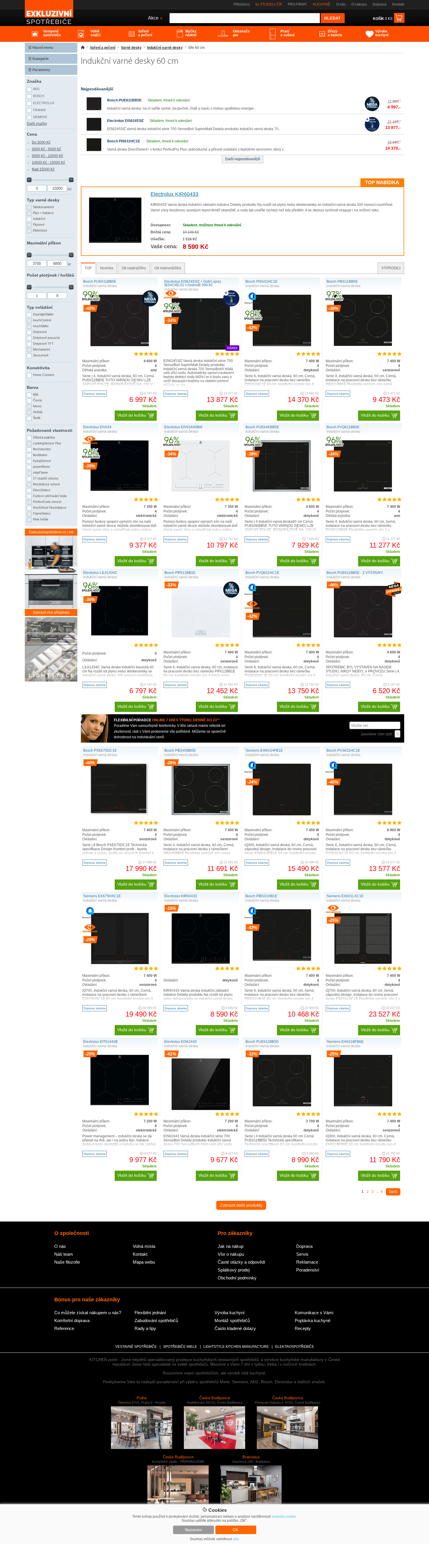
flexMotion (40, 455)
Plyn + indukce (43, 213)
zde (236, 1539)
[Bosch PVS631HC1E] (363, 814)
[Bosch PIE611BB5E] (363, 345)
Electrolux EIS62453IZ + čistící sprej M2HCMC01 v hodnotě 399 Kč (192, 283)
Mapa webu (144, 1262)
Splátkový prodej (234, 1269)
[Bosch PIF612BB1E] (201, 636)
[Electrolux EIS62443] (201, 1112)
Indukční (39, 218)
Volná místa (144, 1246)
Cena (32, 134)
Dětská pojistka (44, 437)
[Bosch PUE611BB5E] (94, 110)
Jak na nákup (230, 1246)
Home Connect (43, 375)
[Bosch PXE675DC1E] (119, 814)
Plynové (38, 224)
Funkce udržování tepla (50, 496)
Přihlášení (241, 4)
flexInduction (42, 449)
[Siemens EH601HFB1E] (282, 814)
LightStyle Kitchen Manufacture (236, 1347)
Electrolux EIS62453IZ (125, 121)
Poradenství (307, 1269)
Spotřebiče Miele (180, 1347)
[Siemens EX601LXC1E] (363, 967)
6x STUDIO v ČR (268, 4)
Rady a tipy (145, 1328)
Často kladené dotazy (235, 1328)
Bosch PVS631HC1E (343, 750)
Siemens (40, 117)
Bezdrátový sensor (46, 484)
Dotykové (40, 332)
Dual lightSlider (43, 314)
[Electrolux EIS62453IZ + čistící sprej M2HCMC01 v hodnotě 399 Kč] (201, 352)
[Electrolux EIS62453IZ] (94, 130)
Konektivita (38, 367)
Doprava (379, 4)
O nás (341, 4)
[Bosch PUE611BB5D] (282, 1105)
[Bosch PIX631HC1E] (94, 151)
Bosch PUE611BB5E (124, 100)
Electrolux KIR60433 (174, 194)
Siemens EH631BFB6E (345, 1042)
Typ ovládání (40, 307)
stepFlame (40, 472)
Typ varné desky (43, 200)
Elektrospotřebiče (294, 1347)
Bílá (35, 394)
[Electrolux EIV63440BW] (201, 490)
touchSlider (41, 326)
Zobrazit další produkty (241, 1205)
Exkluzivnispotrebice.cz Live (51, 532)
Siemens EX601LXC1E (345, 896)
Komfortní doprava (72, 1320)
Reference (64, 1328)
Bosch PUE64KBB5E (262, 427)
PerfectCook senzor (47, 501)
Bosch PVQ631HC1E (262, 573)
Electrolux (43, 103)
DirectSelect (41, 490)
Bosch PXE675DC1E (100, 750)
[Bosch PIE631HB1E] (282, 960)
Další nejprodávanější (242, 159)
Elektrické (40, 230)
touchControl (42, 320)
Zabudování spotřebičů (156, 1320)
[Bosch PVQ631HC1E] (282, 636)
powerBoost (41, 466)
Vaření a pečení (102, 48)
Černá (37, 400)
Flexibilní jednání (150, 1312)
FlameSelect (41, 513)
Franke (39, 110)
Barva (32, 387)
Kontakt (398, 4)
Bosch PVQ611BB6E (343, 427)
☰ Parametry (39, 70)
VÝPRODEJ (390, 268)
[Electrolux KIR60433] (115, 245)
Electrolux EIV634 (97, 427)
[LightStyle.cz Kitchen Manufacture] (51, 649)
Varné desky (131, 48)
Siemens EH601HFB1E (264, 750)
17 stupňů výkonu (45, 478)
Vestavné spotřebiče (136, 1347)
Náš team (63, 1254)
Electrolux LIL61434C (100, 573)
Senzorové (40, 355)
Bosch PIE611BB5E (342, 282)
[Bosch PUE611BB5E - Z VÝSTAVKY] (363, 636)
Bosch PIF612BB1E (180, 573)
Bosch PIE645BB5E (180, 750)
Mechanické (41, 349)
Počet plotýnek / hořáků (50, 275)
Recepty (303, 1328)
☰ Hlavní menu (40, 48)
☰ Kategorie (38, 59)
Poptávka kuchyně (312, 1320)
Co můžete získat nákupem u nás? (87, 1312)
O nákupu (359, 4)
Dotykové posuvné (46, 337)
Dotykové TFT (43, 343)
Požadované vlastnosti (49, 430)
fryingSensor (42, 461)
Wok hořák (40, 519)
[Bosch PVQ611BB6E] (363, 490)
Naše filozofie (67, 1262)
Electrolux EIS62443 (180, 1042)
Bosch (38, 96)
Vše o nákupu (231, 1254)
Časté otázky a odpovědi (241, 1262)
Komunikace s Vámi (314, 1312)
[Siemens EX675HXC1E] (119, 967)
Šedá (36, 418)
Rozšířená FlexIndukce (49, 507)
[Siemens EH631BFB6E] (363, 1105)
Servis (302, 1254)
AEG (36, 89)
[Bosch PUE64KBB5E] (282, 490)
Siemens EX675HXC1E (102, 896)
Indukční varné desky (165, 48)
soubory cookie (284, 1516)
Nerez (37, 406)
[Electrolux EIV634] (119, 490)
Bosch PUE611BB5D (262, 1042)
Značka (34, 81)
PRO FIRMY (297, 4)
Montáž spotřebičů (232, 1320)
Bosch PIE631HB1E (261, 896)
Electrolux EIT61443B (100, 1042)
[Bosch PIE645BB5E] (201, 814)
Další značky (37, 124)
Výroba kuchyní (229, 1312)
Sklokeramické (43, 207)
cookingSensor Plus (47, 443)
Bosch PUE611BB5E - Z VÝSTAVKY (355, 573)
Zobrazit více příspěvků (51, 612)
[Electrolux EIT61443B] (119, 1104)
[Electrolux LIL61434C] (119, 635)
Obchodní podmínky (237, 1277)
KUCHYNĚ (321, 4)
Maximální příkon (44, 243)
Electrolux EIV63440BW (183, 427)
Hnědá (37, 412)
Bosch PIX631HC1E (123, 141)
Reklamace (307, 1262)
